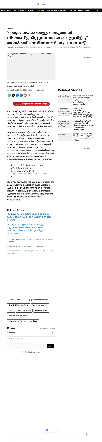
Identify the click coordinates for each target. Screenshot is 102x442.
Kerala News (19, 10)
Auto (70, 10)
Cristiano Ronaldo (15, 300)
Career (80, 10)
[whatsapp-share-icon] (9, 96)
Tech (75, 10)
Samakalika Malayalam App (28, 251)
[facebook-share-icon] (17, 96)
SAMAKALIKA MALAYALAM (18, 305)
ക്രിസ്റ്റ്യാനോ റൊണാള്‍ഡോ (37, 300)
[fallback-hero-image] (65, 99)
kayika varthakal (41, 311)
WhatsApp (43, 246)
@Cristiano (26, 165)
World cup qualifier (39, 305)
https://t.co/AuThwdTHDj (22, 171)
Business (63, 10)
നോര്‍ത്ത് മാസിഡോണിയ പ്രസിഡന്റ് (23, 321)
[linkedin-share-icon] (21, 96)
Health (87, 10)
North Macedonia (24, 311)
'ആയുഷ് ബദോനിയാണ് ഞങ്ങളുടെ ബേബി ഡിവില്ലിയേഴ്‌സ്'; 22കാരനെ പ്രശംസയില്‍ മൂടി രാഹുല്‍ (29, 217)
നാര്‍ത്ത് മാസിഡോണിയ (18, 316)
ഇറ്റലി (11, 311)
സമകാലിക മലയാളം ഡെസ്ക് (20, 86)
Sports (56, 10)
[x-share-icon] (13, 96)
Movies (50, 10)
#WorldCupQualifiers (21, 168)
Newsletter (24, 239)
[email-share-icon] (25, 96)
